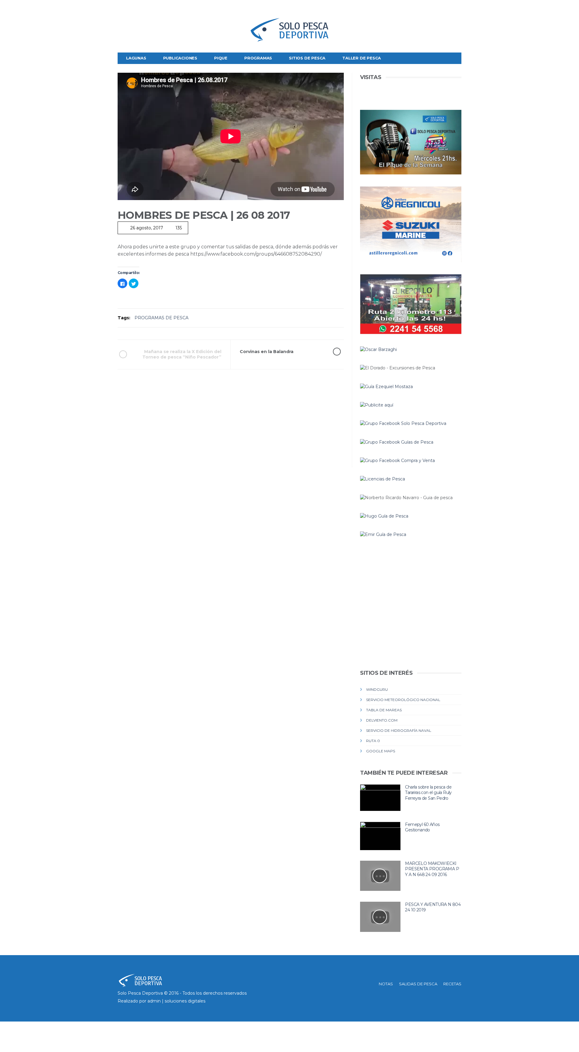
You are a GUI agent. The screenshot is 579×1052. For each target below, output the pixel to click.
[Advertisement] (231, 425)
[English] (123, 11)
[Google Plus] (447, 9)
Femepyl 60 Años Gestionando (422, 827)
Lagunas (136, 58)
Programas (258, 58)
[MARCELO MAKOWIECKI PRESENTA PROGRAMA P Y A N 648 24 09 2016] (380, 876)
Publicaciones (180, 58)
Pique (220, 58)
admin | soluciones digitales (176, 1001)
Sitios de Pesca (307, 58)
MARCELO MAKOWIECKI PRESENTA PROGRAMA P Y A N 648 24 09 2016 (432, 869)
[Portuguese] (133, 11)
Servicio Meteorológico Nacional (403, 699)
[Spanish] (143, 11)
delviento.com (381, 720)
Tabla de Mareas (384, 710)
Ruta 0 (373, 740)
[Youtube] (456, 9)
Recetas (452, 983)
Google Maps (380, 751)
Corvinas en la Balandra (266, 351)
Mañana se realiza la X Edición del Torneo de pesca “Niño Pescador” (181, 354)
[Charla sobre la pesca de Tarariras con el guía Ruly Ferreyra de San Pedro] (380, 797)
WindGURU (377, 689)
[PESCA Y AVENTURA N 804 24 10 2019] (380, 917)
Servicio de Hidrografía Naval (398, 730)
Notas (386, 983)
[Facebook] (428, 9)
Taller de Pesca (361, 58)
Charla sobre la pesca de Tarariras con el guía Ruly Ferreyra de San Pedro (428, 792)
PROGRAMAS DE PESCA (161, 317)
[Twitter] (437, 9)
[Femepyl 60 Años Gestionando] (380, 836)
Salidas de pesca (418, 983)
